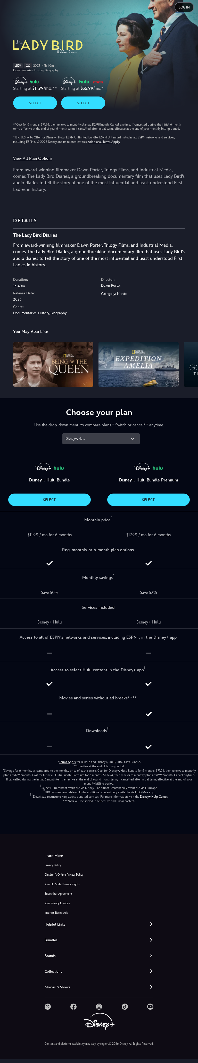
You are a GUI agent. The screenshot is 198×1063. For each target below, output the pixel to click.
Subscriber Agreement (58, 893)
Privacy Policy (53, 865)
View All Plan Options (32, 158)
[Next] (189, 363)
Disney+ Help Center (153, 796)
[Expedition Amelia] (138, 364)
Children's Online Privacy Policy (64, 874)
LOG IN (184, 7)
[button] (99, 924)
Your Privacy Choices (57, 903)
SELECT (35, 103)
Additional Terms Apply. (104, 142)
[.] (48, 1007)
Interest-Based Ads (56, 913)
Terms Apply (67, 762)
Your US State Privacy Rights (62, 884)
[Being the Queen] (53, 364)
